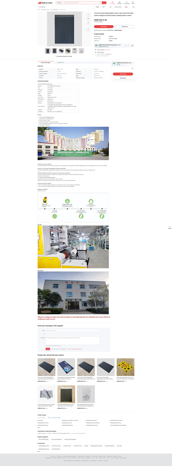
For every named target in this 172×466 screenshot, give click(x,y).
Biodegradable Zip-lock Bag (91, 425)
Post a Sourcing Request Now (75, 349)
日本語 (101, 457)
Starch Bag (119, 445)
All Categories (42, 7)
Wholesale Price (88, 456)
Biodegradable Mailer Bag (115, 422)
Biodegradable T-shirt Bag (43, 422)
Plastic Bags (40, 420)
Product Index (109, 456)
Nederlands (88, 457)
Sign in (133, 3)
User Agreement (93, 460)
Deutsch (83, 457)
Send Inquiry (104, 26)
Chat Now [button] (125, 26)
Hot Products (53, 456)
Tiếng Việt (117, 457)
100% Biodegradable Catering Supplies (118, 425)
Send (48, 349)
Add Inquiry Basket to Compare (64, 56)
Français (68, 457)
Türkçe (112, 457)
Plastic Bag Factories (56, 445)
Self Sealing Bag (62, 9)
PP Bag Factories (67, 445)
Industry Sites (94, 456)
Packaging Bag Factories (44, 445)
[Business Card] (132, 68)
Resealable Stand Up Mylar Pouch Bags (70, 420)
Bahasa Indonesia (123, 457)
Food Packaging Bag (54, 9)
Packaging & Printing (45, 9)
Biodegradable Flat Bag (67, 422)
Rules (133, 7)
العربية (93, 457)
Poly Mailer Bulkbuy (56, 449)
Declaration (100, 460)
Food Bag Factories (78, 445)
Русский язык (74, 457)
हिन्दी (104, 457)
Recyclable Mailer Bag (109, 445)
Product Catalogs (56, 417)
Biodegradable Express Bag (96, 445)
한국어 (97, 457)
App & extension (118, 7)
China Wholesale (80, 456)
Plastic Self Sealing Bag (43, 439)
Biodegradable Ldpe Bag (44, 449)
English (54, 457)
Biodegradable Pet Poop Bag (116, 420)
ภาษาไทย (108, 457)
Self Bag (86, 445)
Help (110, 7)
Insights (120, 456)
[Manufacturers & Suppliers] (45, 2)
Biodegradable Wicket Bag (67, 425)
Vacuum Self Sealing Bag (56, 439)
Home (39, 9)
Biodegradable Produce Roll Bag (92, 422)
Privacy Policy (106, 460)
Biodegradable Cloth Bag (43, 425)
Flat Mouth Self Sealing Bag (70, 439)
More (39, 451)
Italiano (79, 457)
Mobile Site (115, 456)
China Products (60, 456)
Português (64, 457)
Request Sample (118, 30)
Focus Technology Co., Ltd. (77, 460)
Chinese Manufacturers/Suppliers (70, 456)
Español (58, 457)
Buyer (103, 7)
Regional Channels (101, 456)
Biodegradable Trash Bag (91, 420)
